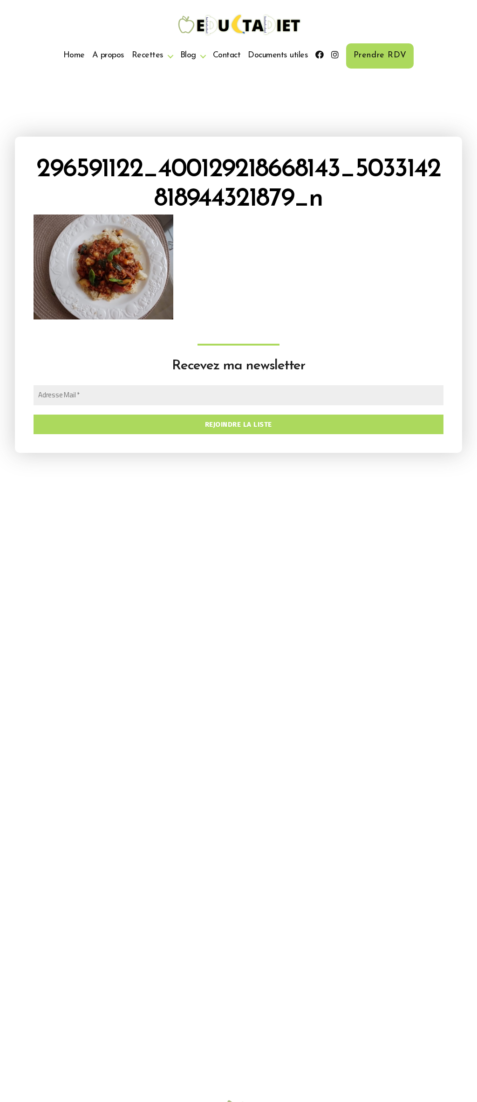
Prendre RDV (380, 55)
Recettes (148, 55)
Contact (227, 55)
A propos (108, 55)
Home (74, 55)
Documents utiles (278, 55)
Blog (188, 55)
